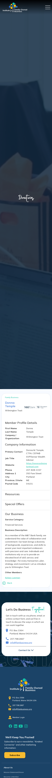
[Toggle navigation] (47, 7)
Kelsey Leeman (12, 577)
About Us (8, 767)
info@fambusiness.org (21, 642)
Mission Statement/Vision (14, 772)
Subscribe (15, 755)
